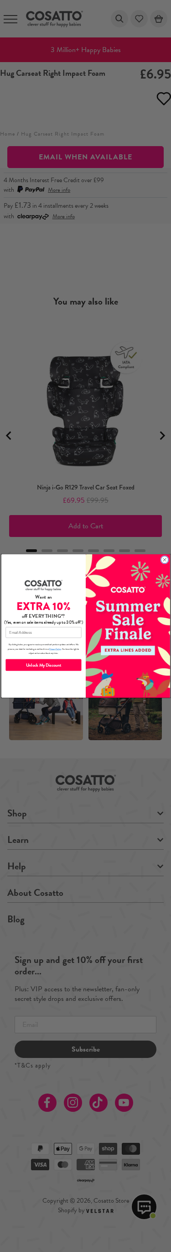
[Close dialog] (164, 560)
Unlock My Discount (43, 665)
